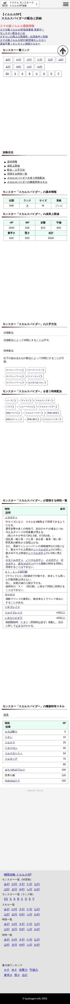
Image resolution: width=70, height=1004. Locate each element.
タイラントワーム (14, 370)
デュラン (25, 400)
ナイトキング (34, 376)
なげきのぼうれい (36, 382)
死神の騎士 (32, 419)
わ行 (39, 66)
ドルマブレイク (13, 612)
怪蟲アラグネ (12, 413)
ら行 (29, 66)
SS (7, 73)
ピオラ (19, 625)
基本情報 (12, 161)
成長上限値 (13, 165)
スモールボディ (14, 560)
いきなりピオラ (13, 617)
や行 (18, 66)
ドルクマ (10, 742)
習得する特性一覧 (17, 173)
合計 (25, 975)
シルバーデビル (26, 407)
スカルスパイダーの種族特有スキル (27, 181)
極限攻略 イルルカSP (18, 874)
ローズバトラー (35, 370)
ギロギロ (10, 594)
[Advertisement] (35, 112)
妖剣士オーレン (13, 419)
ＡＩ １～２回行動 (16, 571)
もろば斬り (11, 731)
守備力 (33, 969)
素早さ (8, 975)
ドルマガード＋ (13, 753)
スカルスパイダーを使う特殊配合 (26, 177)
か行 (18, 59)
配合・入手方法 (16, 169)
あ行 (8, 59)
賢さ (17, 975)
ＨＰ (7, 969)
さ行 (29, 59)
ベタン (8, 737)
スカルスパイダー (43, 400)
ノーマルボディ (42, 549)
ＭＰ (14, 969)
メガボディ (11, 517)
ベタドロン (11, 748)
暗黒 (6, 714)
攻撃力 (23, 969)
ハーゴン (10, 400)
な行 (50, 59)
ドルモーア (11, 758)
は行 (61, 59)
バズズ (9, 407)
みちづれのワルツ (15, 769)
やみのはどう (12, 780)
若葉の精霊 (52, 413)
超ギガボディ (25, 563)
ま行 (8, 66)
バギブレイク (12, 607)
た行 (39, 59)
